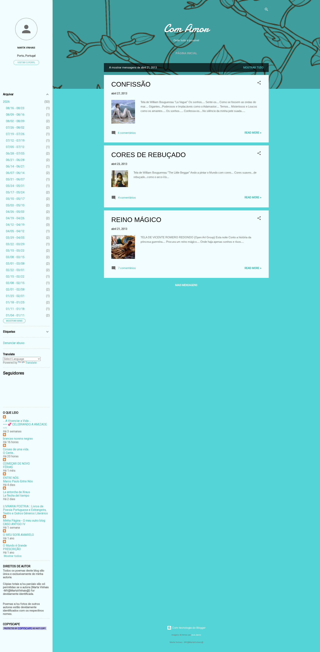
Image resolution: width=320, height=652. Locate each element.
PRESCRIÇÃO (12, 549)
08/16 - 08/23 (15, 108)
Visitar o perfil (26, 62)
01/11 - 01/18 (15, 309)
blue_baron (196, 635)
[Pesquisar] (266, 10)
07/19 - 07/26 (15, 134)
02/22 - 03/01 (15, 270)
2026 (6, 101)
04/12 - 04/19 (15, 224)
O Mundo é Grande (15, 545)
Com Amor (186, 28)
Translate (31, 362)
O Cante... (9, 453)
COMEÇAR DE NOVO (16, 463)
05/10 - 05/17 (15, 199)
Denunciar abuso (13, 343)
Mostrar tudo (253, 67)
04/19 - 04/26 (15, 218)
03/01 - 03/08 (15, 263)
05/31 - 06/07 (15, 179)
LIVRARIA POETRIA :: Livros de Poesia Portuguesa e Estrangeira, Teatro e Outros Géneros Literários (25, 510)
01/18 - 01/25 (15, 302)
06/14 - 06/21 (15, 166)
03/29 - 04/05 (15, 237)
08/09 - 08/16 (15, 114)
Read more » (253, 132)
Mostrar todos (12, 556)
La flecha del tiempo (16, 495)
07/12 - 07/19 (15, 140)
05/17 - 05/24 (15, 192)
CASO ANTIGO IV (14, 524)
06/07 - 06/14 (15, 173)
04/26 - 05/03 (15, 212)
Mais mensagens (186, 285)
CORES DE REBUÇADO (148, 155)
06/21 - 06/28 (15, 160)
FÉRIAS (8, 467)
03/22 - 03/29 (15, 244)
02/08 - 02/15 (15, 283)
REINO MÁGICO (136, 220)
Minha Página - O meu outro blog (24, 520)
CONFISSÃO (131, 84)
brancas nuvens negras (18, 438)
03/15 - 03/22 (15, 250)
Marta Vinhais (26, 47)
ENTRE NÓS (11, 478)
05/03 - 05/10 (15, 205)
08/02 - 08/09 (15, 121)
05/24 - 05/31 (15, 186)
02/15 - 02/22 (15, 276)
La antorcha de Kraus (16, 492)
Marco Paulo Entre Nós (18, 481)
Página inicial (186, 53)
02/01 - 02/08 (15, 289)
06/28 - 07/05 (15, 153)
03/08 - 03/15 (15, 257)
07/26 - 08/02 (15, 127)
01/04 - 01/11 (15, 315)
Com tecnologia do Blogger (188, 627)
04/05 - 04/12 (15, 231)
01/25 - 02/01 (15, 296)
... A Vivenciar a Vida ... (17, 421)
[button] (259, 83)
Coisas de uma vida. (16, 449)
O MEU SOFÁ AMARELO (18, 535)
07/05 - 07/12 (15, 147)
